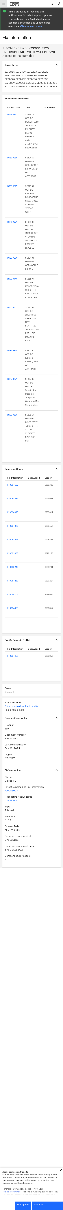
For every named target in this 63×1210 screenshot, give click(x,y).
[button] (61, 1170)
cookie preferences (12, 1191)
